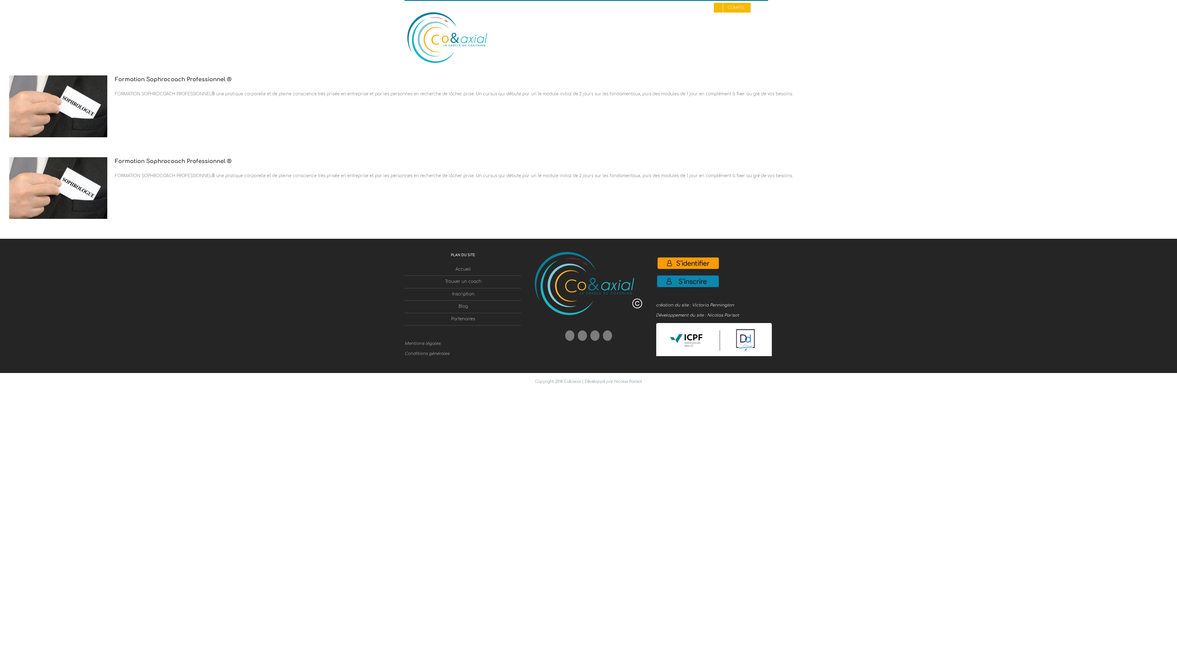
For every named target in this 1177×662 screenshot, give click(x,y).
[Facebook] (569, 335)
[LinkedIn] (607, 335)
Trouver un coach (463, 282)
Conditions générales (427, 354)
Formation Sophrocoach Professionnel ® (173, 79)
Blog (463, 306)
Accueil (463, 269)
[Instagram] (595, 335)
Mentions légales (422, 343)
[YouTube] (582, 335)
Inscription (463, 294)
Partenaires (463, 319)
